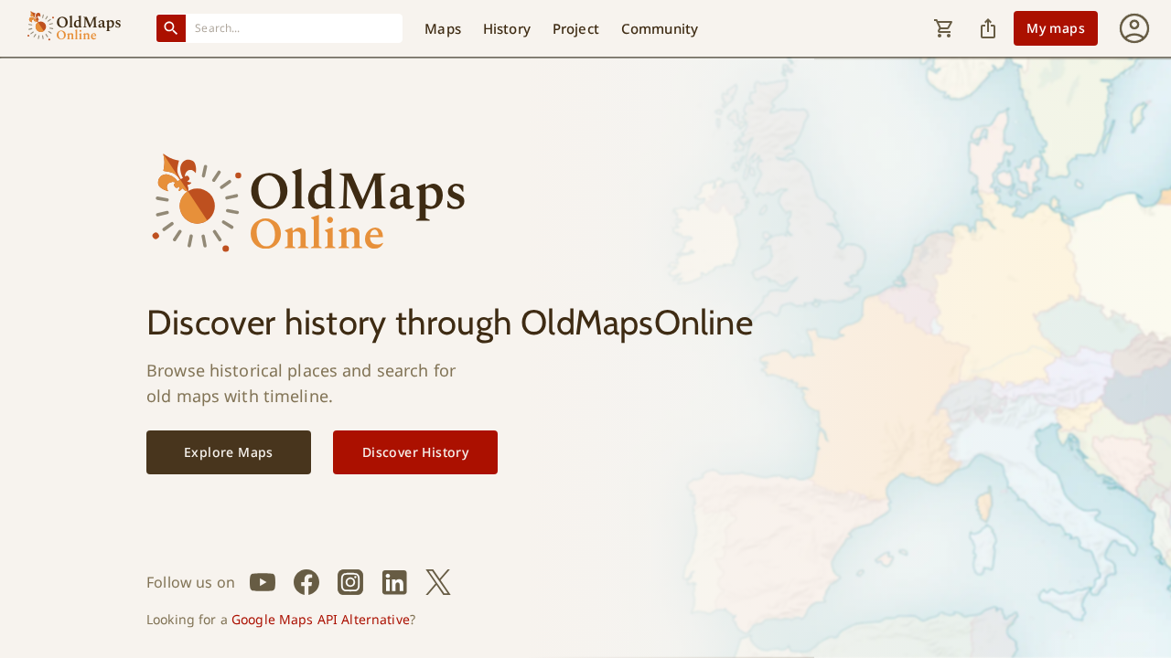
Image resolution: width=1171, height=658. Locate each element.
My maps (1055, 28)
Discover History (415, 452)
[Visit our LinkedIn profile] (394, 582)
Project (576, 28)
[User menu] (1134, 28)
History (507, 28)
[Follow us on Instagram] (350, 582)
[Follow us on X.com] (438, 582)
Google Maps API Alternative (320, 619)
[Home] (74, 28)
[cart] (944, 28)
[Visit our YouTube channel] (262, 582)
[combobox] (294, 28)
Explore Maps (229, 452)
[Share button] (988, 28)
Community (659, 28)
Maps (442, 28)
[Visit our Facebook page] (306, 582)
